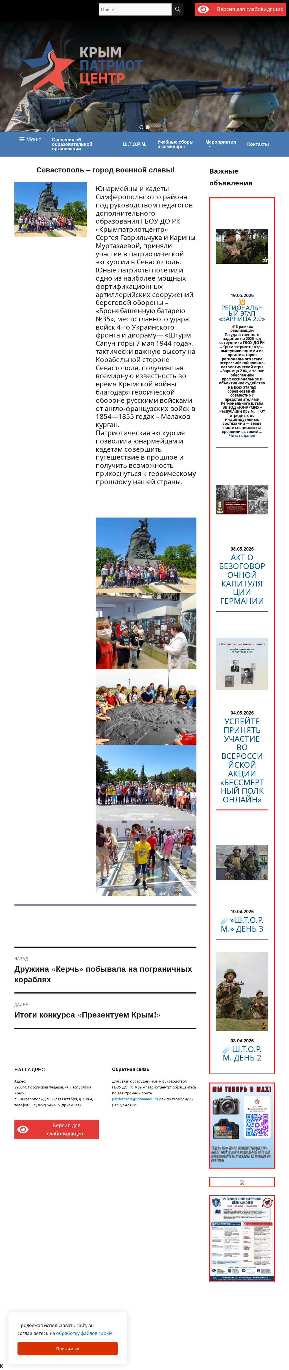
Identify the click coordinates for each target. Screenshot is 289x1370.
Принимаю (67, 1348)
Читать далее (242, 435)
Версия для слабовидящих (248, 9)
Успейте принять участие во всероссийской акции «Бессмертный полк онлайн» (242, 760)
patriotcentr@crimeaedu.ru (135, 1098)
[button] (141, 127)
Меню (33, 139)
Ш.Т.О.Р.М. (134, 144)
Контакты (258, 144)
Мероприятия (220, 141)
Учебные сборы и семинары (175, 144)
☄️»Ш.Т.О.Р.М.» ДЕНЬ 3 (242, 924)
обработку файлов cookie (84, 1333)
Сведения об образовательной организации (72, 144)
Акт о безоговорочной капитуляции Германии (242, 579)
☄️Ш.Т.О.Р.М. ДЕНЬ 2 (242, 1053)
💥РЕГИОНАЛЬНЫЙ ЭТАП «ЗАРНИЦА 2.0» (242, 310)
